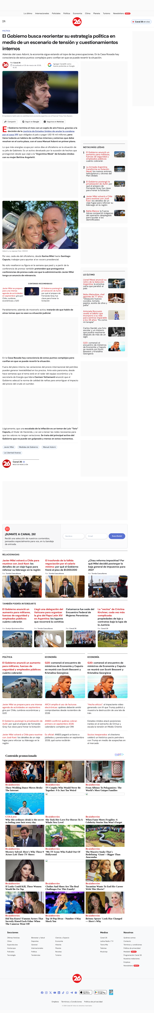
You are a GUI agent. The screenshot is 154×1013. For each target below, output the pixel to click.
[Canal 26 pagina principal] (77, 25)
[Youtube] (55, 992)
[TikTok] (63, 992)
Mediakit (130, 952)
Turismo (58, 955)
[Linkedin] (59, 992)
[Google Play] (100, 992)
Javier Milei (9, 447)
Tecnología (11, 955)
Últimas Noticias (13, 938)
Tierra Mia (104, 945)
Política (6, 31)
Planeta (58, 948)
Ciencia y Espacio (62, 938)
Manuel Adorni (49, 447)
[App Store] (85, 992)
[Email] (24, 462)
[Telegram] (71, 992)
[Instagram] (46, 992)
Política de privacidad (132, 948)
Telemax (103, 948)
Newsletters (131, 966)
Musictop (103, 952)
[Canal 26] (77, 979)
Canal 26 (16, 63)
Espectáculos (12, 945)
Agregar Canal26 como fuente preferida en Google (64, 65)
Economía (51, 657)
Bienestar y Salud (38, 938)
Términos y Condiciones (71, 1001)
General (34, 945)
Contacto (127, 941)
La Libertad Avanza (12, 452)
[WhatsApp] (67, 992)
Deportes (34, 941)
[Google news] (76, 992)
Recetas (58, 952)
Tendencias (35, 955)
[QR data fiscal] (111, 994)
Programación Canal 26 (133, 955)
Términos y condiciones (133, 945)
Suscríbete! (117, 536)
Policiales (10, 952)
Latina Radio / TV (106, 941)
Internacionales (37, 948)
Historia (58, 945)
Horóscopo (11, 948)
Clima (9, 941)
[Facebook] (42, 992)
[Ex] (50, 992)
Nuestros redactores (132, 959)
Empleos (127, 962)
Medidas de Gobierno (28, 447)
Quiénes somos (129, 938)
